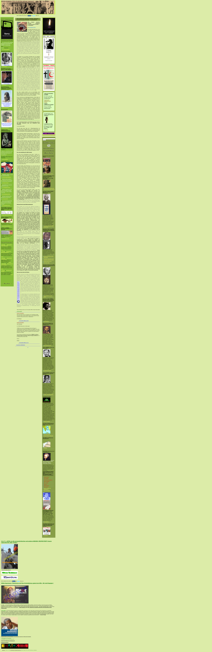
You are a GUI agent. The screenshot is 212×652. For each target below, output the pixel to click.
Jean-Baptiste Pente (32, 27)
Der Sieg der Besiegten (47, 370)
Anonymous (3, 244)
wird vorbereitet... (46, 321)
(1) (17, 54)
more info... (46, 129)
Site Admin (3, 251)
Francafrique (46, 535)
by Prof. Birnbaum (5, 159)
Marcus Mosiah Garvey (47, 345)
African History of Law (5, 238)
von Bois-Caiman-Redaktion (6, 177)
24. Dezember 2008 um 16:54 (23, 320)
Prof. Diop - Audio (46, 262)
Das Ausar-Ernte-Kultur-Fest (48, 173)
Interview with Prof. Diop (48, 261)
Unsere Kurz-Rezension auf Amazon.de (8, 640)
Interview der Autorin (4, 642)
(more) (12, 274)
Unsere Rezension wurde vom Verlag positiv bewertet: (16, 636)
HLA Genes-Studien (47, 434)
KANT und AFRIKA (47, 490)
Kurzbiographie (4, 66)
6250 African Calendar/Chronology (15, 650)
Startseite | (3, 650)
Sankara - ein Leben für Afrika (48, 394)
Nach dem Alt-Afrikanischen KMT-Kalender (47, 101)
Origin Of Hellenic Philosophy (48, 435)
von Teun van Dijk (5, 198)
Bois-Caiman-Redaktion (6, 49)
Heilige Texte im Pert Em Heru (7, 215)
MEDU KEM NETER (5, 107)
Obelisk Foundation (47, 421)
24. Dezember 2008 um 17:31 (23, 342)
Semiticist (3, 270)
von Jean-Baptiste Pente (6, 187)
